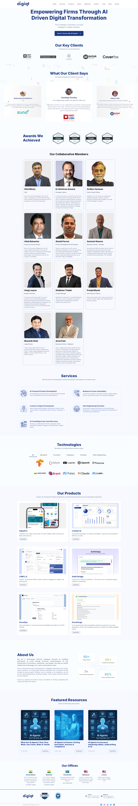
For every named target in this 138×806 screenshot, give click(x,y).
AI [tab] (33, 455)
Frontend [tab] (56, 455)
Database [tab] (70, 455)
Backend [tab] (43, 455)
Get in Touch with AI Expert (67, 33)
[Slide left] (8, 101)
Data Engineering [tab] (99, 455)
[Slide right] (129, 101)
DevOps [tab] (83, 455)
